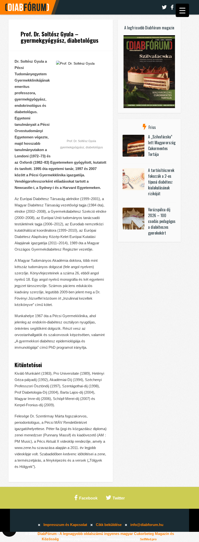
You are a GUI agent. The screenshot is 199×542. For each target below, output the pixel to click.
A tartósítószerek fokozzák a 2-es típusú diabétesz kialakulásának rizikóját (161, 181)
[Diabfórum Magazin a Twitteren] (164, 7)
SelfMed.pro (148, 539)
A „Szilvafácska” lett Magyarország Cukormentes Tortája (161, 145)
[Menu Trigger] (182, 10)
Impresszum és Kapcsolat (65, 525)
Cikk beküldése (109, 525)
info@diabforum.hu (146, 525)
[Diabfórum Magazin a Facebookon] (172, 7)
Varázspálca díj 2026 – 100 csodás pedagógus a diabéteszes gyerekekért (161, 221)
